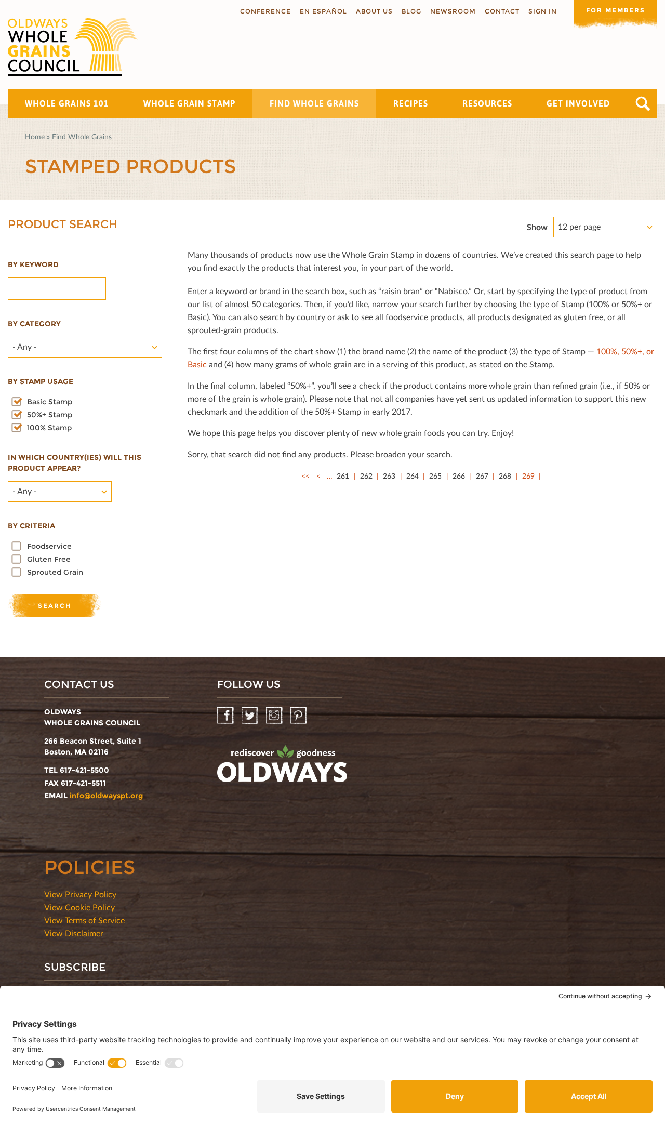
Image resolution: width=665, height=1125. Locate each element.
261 (343, 475)
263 (389, 475)
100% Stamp (49, 427)
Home (35, 136)
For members (615, 10)
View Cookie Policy (79, 907)
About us (374, 11)
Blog (411, 11)
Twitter (251, 716)
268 (505, 475)
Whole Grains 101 (67, 103)
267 (482, 475)
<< (305, 475)
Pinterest (299, 716)
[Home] (73, 47)
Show (537, 227)
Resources (487, 103)
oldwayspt (282, 768)
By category (34, 323)
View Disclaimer (73, 933)
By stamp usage (40, 381)
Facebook (226, 716)
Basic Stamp (49, 401)
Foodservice (49, 546)
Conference (265, 11)
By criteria (31, 526)
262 (366, 475)
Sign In (542, 11)
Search (643, 103)
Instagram (275, 716)
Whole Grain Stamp (189, 103)
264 (412, 475)
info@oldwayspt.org (106, 795)
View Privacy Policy (80, 894)
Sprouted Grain (55, 572)
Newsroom (453, 11)
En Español (323, 11)
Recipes (410, 103)
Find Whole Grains (314, 103)
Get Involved (578, 103)
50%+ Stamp (49, 414)
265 (435, 475)
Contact (502, 11)
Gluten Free (49, 559)
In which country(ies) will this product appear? (74, 463)
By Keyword (33, 264)
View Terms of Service (84, 920)
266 (459, 475)
